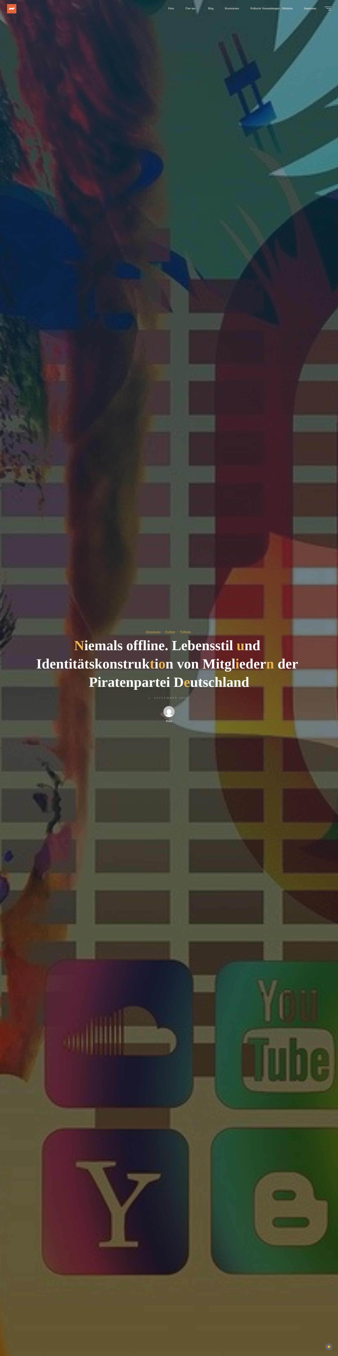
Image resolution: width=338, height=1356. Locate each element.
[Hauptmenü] (328, 8)
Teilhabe (185, 632)
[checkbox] (328, 1346)
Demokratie (153, 632)
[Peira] (11, 8)
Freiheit (170, 632)
